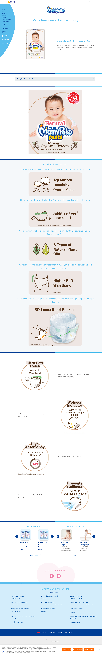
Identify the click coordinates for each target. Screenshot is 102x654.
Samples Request (5, 32)
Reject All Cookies (77, 649)
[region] (51, 649)
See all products (54, 592)
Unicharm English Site (45, 638)
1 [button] (74, 555)
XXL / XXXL (43, 611)
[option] (25, 540)
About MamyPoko (5, 10)
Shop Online (5, 21)
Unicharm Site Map (56, 638)
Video (3, 24)
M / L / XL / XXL (15, 605)
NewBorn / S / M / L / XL (76, 598)
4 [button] (32, 555)
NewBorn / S (44, 605)
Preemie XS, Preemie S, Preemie (76, 611)
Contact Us (59, 632)
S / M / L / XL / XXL (16, 611)
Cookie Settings (67, 649)
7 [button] (36, 555)
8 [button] (37, 555)
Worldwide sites (66, 638)
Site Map (52, 632)
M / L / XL (43, 598)
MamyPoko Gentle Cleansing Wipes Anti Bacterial (75, 622)
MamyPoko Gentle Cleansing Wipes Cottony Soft (17, 622)
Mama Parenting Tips (6, 18)
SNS (7, 35)
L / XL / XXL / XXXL (89, 605)
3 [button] (31, 555)
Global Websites (68, 632)
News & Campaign (5, 27)
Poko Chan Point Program (5, 42)
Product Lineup (4, 14)
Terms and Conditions (55, 641)
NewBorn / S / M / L (16, 598)
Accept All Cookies (88, 649)
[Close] (99, 649)
